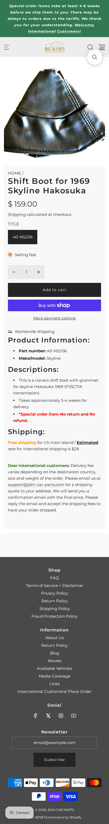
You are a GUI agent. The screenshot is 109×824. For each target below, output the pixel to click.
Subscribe (54, 759)
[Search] (90, 47)
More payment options (54, 318)
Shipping (17, 214)
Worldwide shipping (34, 331)
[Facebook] (35, 715)
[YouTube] (73, 715)
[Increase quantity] (38, 272)
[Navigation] (6, 47)
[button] (94, 57)
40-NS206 (23, 236)
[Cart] (102, 47)
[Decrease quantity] (14, 272)
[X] (48, 715)
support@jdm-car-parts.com (36, 484)
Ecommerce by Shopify (62, 817)
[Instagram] (61, 715)
